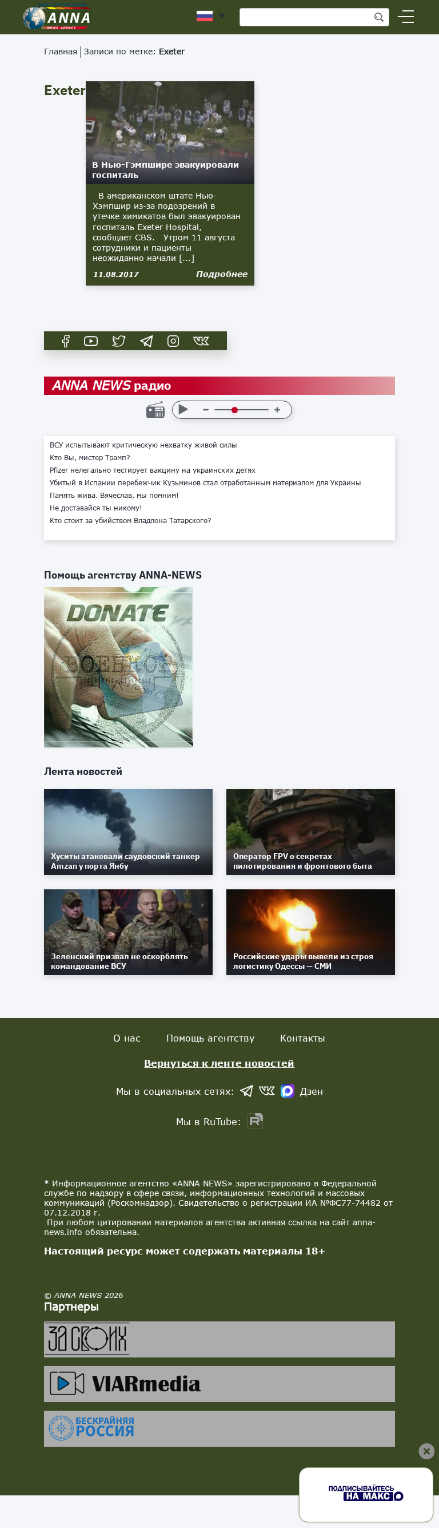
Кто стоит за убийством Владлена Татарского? (130, 520)
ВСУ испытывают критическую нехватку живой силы (143, 445)
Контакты (302, 1037)
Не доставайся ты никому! (96, 508)
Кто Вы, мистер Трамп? (90, 457)
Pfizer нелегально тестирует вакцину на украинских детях (153, 470)
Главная (60, 51)
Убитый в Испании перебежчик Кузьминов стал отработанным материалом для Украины (205, 483)
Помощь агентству (210, 1037)
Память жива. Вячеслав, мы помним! (114, 495)
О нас (127, 1037)
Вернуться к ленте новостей (219, 1063)
